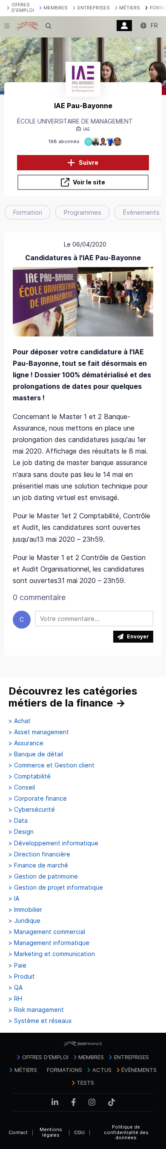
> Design (21, 831)
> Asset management (39, 732)
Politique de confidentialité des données (126, 1132)
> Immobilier (25, 909)
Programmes (82, 212)
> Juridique (24, 920)
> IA (14, 898)
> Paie (17, 965)
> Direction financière (39, 854)
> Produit (22, 976)
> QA (16, 987)
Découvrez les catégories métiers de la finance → (73, 697)
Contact (18, 1132)
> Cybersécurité (32, 809)
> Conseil (22, 787)
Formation (27, 212)
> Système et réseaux (40, 1020)
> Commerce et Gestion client (51, 765)
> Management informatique (49, 942)
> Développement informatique (53, 843)
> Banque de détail (36, 754)
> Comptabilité (30, 776)
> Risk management (36, 1009)
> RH (15, 998)
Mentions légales (51, 1132)
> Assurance (26, 743)
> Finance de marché (38, 865)
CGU (79, 1132)
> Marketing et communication (52, 954)
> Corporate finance (38, 798)
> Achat (20, 721)
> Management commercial (47, 931)
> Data (18, 820)
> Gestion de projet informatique (56, 887)
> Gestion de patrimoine (43, 876)
